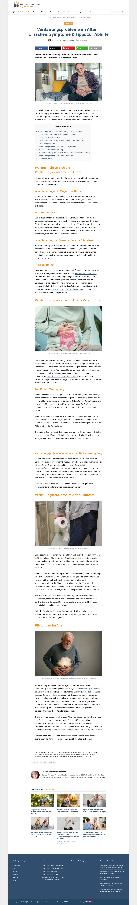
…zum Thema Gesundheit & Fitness (53, 868)
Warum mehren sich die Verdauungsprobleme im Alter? (60, 131)
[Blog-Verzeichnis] (89, 902)
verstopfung (51, 762)
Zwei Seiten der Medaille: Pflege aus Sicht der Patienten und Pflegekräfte (94, 835)
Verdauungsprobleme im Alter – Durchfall (54, 156)
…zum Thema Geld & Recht (50, 874)
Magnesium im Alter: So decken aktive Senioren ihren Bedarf (41, 812)
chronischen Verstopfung (86, 273)
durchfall (43, 762)
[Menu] (14, 12)
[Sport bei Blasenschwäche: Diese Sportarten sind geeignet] (94, 800)
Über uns (92, 12)
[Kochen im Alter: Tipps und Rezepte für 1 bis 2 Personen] (68, 800)
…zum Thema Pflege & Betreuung (52, 865)
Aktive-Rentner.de (32, 902)
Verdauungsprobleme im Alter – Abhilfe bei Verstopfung (64, 152)
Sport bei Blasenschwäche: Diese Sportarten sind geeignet (94, 811)
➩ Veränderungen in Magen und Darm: (57, 134)
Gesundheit (32, 12)
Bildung (44, 12)
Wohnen (71, 12)
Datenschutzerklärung (78, 902)
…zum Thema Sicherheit (49, 871)
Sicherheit (62, 12)
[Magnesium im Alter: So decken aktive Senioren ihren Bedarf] (42, 800)
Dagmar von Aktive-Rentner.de (64, 40)
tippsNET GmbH (66, 902)
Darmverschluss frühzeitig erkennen (67, 289)
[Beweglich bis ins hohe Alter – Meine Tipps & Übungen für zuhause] (42, 823)
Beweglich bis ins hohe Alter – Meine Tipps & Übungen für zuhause (42, 835)
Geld (51, 12)
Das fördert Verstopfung (51, 149)
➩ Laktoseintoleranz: (49, 137)
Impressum (41, 902)
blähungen (35, 762)
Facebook (102, 778)
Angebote (81, 12)
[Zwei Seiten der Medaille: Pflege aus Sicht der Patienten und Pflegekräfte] (94, 823)
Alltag (14, 880)
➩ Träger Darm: (47, 143)
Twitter (92, 778)
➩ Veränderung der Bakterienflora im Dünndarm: (61, 140)
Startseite (48, 17)
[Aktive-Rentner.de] (27, 4)
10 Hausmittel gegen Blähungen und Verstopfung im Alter (76, 729)
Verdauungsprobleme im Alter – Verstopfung (56, 146)
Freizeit (20, 12)
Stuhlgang (92, 370)
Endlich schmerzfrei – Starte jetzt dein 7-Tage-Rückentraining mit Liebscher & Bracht (68, 836)
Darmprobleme (55, 739)
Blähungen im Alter (45, 159)
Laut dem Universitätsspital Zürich (62, 376)
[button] (41, 48)
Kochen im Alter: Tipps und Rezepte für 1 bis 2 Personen (67, 811)
